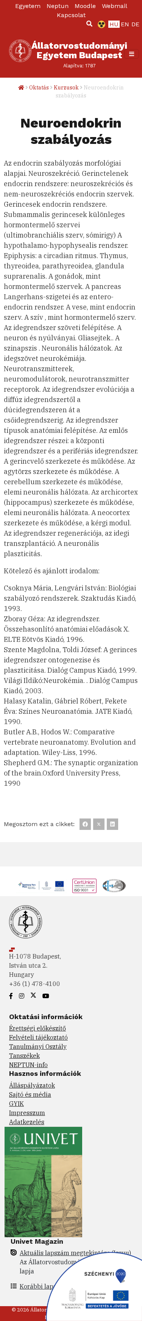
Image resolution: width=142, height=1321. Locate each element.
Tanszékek (24, 1055)
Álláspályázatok (32, 1085)
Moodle (85, 6)
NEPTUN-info (28, 1065)
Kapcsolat (71, 15)
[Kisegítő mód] (100, 24)
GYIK (16, 1103)
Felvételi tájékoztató (38, 1037)
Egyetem (28, 6)
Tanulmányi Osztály (38, 1046)
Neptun (58, 6)
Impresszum (27, 1113)
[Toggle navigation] (131, 54)
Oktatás (39, 87)
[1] (89, 23)
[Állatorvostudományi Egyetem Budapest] (20, 54)
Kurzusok (66, 87)
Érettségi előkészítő (37, 1028)
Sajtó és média (30, 1094)
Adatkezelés (26, 1122)
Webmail (114, 6)
